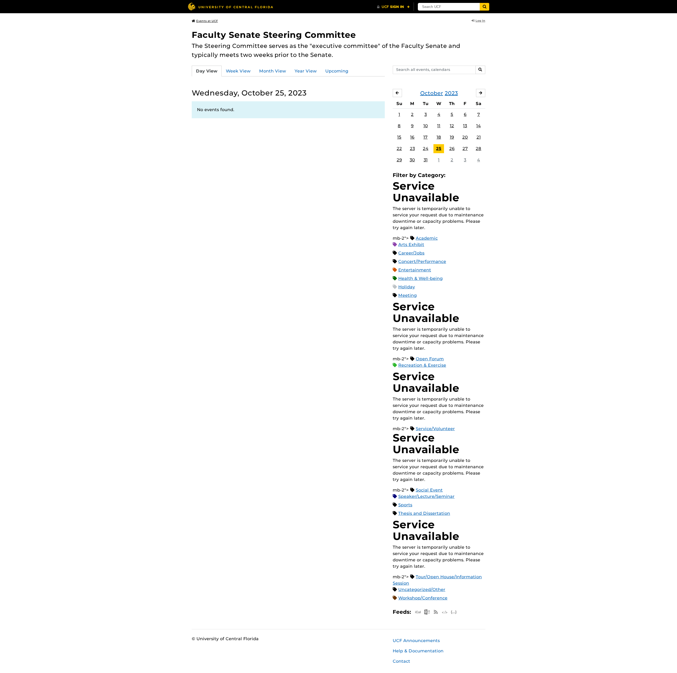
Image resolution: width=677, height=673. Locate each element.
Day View (206, 71)
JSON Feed (453, 612)
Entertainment (414, 269)
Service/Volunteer (435, 428)
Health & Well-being (420, 278)
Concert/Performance (422, 261)
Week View (238, 71)
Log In (480, 20)
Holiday (406, 286)
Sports (405, 504)
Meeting (407, 295)
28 (478, 148)
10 (425, 125)
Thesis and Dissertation (424, 513)
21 (479, 137)
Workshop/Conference (422, 598)
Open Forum (430, 358)
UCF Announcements (416, 640)
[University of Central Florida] (230, 6)
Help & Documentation (418, 650)
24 (425, 148)
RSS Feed (435, 612)
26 (452, 148)
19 (452, 137)
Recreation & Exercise (422, 365)
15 (399, 137)
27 (465, 148)
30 (412, 159)
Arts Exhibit (411, 244)
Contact (401, 661)
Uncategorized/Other (421, 589)
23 (412, 148)
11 (438, 125)
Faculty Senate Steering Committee (274, 35)
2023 (451, 93)
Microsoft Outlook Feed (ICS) (426, 612)
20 (465, 137)
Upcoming (336, 71)
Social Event (429, 490)
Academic (427, 238)
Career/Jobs (411, 253)
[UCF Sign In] (393, 6)
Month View (272, 71)
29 (399, 159)
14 (478, 125)
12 (452, 125)
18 (439, 137)
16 (412, 137)
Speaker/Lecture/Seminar (426, 496)
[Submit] (484, 7)
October (431, 93)
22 (399, 148)
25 (438, 148)
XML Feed (444, 612)
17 (425, 137)
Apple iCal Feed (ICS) (417, 612)
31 (426, 159)
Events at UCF (207, 21)
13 (465, 125)
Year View (306, 71)
